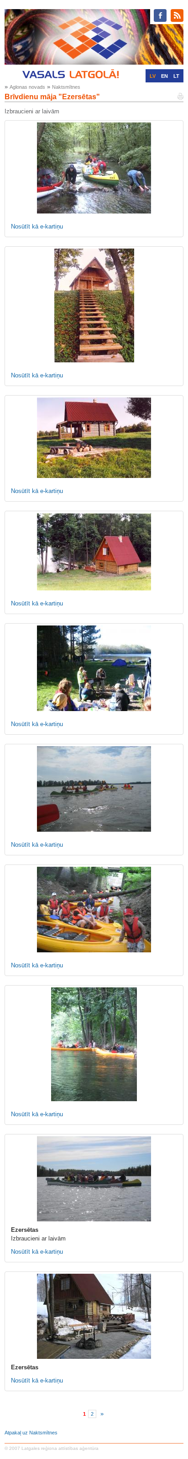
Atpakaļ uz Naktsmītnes (31, 1432)
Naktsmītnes (66, 87)
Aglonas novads (27, 87)
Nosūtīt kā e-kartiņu (37, 226)
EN (164, 76)
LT (176, 76)
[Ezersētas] (94, 1178)
